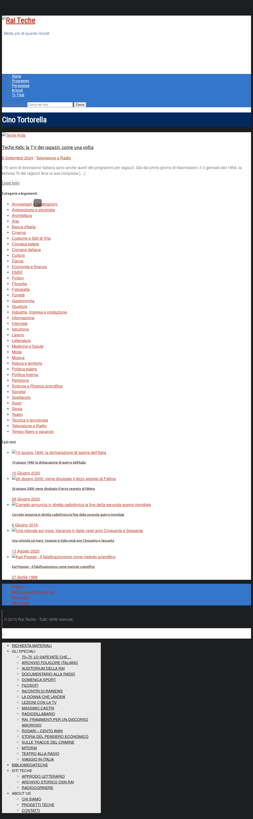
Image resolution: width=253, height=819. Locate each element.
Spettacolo (21, 397)
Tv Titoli (18, 95)
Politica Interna (25, 374)
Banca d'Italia (24, 227)
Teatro (17, 414)
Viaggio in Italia (38, 759)
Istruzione (20, 329)
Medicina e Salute (27, 346)
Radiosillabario (38, 713)
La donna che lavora (43, 696)
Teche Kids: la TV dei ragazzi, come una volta (48, 147)
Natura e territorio (27, 363)
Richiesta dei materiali (33, 592)
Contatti (31, 810)
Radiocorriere (37, 787)
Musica (18, 357)
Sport (16, 403)
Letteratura (21, 340)
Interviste (20, 323)
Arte (15, 221)
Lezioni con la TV (39, 702)
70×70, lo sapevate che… (46, 656)
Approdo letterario (43, 776)
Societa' (19, 391)
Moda (17, 352)
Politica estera (24, 369)
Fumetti (18, 295)
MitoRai (29, 747)
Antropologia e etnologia (33, 210)
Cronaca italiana (26, 249)
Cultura (18, 255)
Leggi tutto (10, 183)
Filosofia (19, 283)
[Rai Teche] (18, 20)
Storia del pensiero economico (55, 736)
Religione (20, 380)
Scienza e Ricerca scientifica (37, 386)
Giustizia (19, 306)
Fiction (18, 278)
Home (16, 76)
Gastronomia (23, 300)
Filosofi (30, 685)
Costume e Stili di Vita (31, 238)
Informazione (23, 318)
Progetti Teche (38, 804)
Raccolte (20, 597)
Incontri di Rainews (42, 690)
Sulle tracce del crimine (48, 742)
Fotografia (21, 289)
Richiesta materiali (32, 645)
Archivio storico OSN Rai (48, 781)
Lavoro (18, 335)
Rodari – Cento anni (42, 730)
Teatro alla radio (40, 753)
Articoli (17, 90)
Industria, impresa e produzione (39, 312)
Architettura (22, 215)
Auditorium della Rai (43, 668)
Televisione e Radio (53, 158)
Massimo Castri (38, 708)
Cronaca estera (25, 244)
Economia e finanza (29, 266)
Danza (17, 261)
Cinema (19, 232)
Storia (17, 408)
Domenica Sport (39, 679)
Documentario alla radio (48, 673)
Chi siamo (21, 602)
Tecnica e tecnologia (30, 420)
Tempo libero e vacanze (33, 431)
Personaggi (20, 85)
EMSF (17, 272)
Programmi (20, 81)
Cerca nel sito (14, 104)
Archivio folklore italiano (50, 662)
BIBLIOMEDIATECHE (30, 764)
